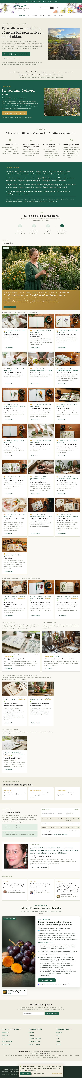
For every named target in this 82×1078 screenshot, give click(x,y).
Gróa (54, 15)
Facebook (58, 1044)
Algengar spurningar (34, 1044)
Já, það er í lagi (25, 1073)
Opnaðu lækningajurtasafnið (61, 834)
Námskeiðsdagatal (7, 1041)
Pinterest (58, 1041)
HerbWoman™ (5, 1032)
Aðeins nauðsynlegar (38, 1073)
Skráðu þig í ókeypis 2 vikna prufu (16, 54)
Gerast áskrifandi (51, 1013)
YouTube (58, 1035)
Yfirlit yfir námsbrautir (35, 1041)
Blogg (61, 15)
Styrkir (4, 1038)
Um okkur (31, 1032)
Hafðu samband (6, 1044)
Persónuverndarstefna (35, 1038)
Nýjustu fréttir (5, 1035)
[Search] (51, 8)
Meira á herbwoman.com (39, 867)
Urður (42, 15)
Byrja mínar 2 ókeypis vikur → (14, 113)
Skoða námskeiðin (10, 59)
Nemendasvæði (32, 15)
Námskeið (22, 15)
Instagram (59, 1032)
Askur (48, 15)
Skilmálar (31, 1035)
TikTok (57, 1038)
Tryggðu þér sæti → (47, 980)
